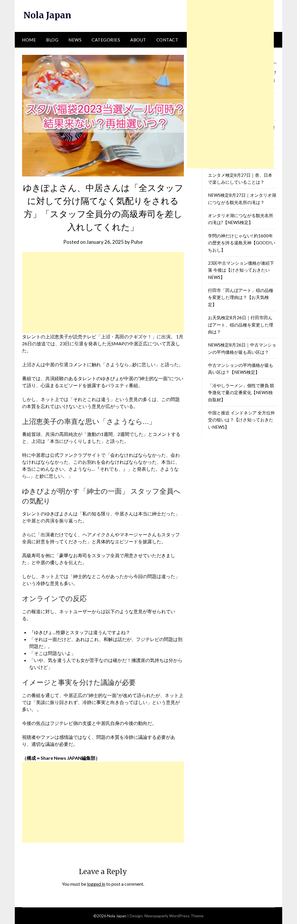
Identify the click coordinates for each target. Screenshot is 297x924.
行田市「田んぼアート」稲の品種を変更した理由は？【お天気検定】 (240, 297)
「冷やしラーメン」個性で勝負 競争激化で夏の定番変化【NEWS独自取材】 (241, 392)
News (75, 39)
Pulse (137, 242)
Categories (106, 39)
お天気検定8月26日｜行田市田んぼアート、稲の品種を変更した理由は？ (240, 324)
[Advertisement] (103, 292)
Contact (167, 39)
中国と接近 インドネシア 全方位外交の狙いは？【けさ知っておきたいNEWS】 (241, 419)
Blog (52, 39)
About (138, 39)
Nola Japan (47, 15)
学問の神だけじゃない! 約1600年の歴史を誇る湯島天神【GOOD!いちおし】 (241, 242)
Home (29, 39)
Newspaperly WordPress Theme (174, 915)
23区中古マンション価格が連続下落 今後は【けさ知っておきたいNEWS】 (241, 270)
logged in (96, 884)
